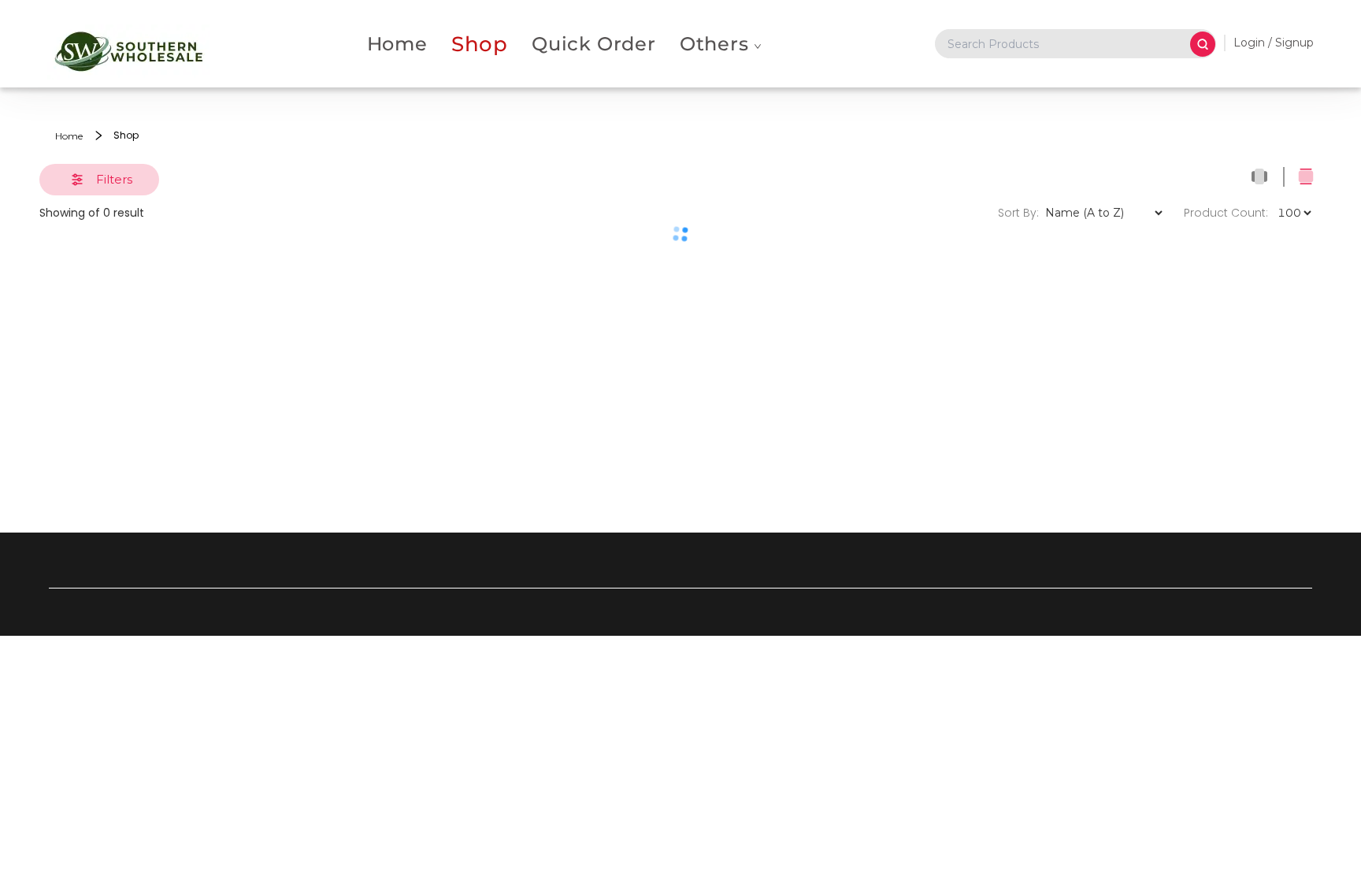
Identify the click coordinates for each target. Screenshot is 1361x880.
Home (397, 43)
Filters (114, 179)
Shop (479, 44)
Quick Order (594, 43)
